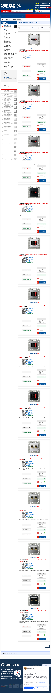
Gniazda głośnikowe (17, 19)
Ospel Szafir (7, 19)
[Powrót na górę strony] (47, 646)
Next (50, 28)
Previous (18, 28)
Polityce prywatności (41, 682)
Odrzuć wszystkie (41, 687)
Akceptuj (29, 687)
